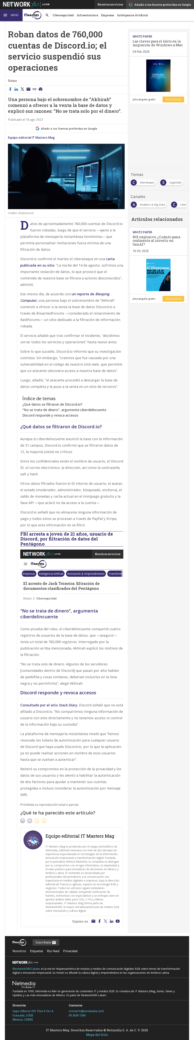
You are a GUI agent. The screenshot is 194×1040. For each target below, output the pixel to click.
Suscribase (44, 942)
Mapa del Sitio (97, 1035)
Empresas (107, 15)
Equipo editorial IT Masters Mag (31, 137)
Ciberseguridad (63, 15)
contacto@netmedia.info (86, 1011)
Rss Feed (53, 951)
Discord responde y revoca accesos (50, 415)
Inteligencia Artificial (132, 15)
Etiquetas (36, 951)
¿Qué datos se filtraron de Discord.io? (52, 404)
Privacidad (70, 951)
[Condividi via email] (28, 89)
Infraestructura (87, 15)
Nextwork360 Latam (26, 968)
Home (12, 81)
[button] (11, 15)
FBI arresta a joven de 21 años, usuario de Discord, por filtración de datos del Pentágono (66, 539)
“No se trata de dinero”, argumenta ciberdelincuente (64, 409)
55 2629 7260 (77, 1015)
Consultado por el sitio (48, 705)
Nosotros (19, 951)
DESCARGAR (173, 99)
